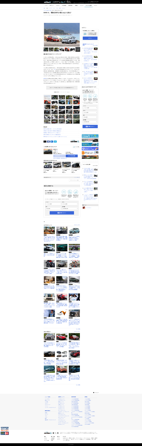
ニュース (81, 5)
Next (80, 165)
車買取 (76, 5)
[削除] (8, 426)
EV (54, 69)
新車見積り (71, 5)
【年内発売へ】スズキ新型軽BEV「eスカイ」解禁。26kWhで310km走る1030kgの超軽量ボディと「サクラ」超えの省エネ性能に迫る (90, 66)
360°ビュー (52, 5)
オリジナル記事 (89, 5)
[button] (76, 147)
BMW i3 (55, 149)
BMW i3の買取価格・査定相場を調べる (60, 158)
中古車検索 (64, 5)
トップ (46, 5)
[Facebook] (48, 142)
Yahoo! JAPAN (96, 1)
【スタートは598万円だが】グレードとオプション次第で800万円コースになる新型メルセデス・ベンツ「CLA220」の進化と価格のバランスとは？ (91, 80)
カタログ (58, 5)
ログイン (89, 1)
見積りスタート (63, 212)
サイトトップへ (77, 224)
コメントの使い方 (77, 177)
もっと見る (78, 384)
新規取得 (92, 1)
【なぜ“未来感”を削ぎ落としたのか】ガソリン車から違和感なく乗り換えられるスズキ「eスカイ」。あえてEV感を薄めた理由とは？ (90, 58)
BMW (45, 78)
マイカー (95, 5)
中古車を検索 (72, 155)
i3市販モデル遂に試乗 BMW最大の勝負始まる (52, 130)
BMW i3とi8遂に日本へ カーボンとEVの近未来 (52, 128)
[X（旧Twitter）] (45, 142)
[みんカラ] (51, 142)
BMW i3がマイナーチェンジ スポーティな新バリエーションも (55, 136)
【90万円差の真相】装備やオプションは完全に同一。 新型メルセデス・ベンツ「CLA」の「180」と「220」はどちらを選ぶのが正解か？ (90, 50)
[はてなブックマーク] (55, 142)
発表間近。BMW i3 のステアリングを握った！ (52, 132)
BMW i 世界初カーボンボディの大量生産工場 (52, 134)
